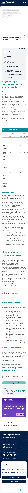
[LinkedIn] (4, 455)
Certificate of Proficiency (10, 121)
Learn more (21, 48)
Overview (5, 45)
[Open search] (23, 2)
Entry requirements (8, 422)
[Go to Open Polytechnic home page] (7, 2)
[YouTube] (8, 455)
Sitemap (14, 458)
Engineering (23, 35)
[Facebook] (11, 455)
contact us (20, 111)
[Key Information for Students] (14, 407)
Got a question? (14, 383)
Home (3, 35)
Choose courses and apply (10, 425)
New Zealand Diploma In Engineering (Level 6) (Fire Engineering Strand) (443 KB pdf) (16, 392)
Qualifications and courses (12, 35)
